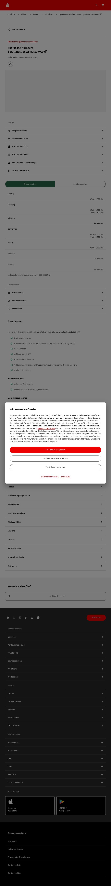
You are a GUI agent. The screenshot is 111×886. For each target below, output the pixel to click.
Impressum (65, 477)
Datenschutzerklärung (46, 428)
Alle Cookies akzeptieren (55, 450)
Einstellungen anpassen (55, 467)
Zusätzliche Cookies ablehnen (55, 459)
